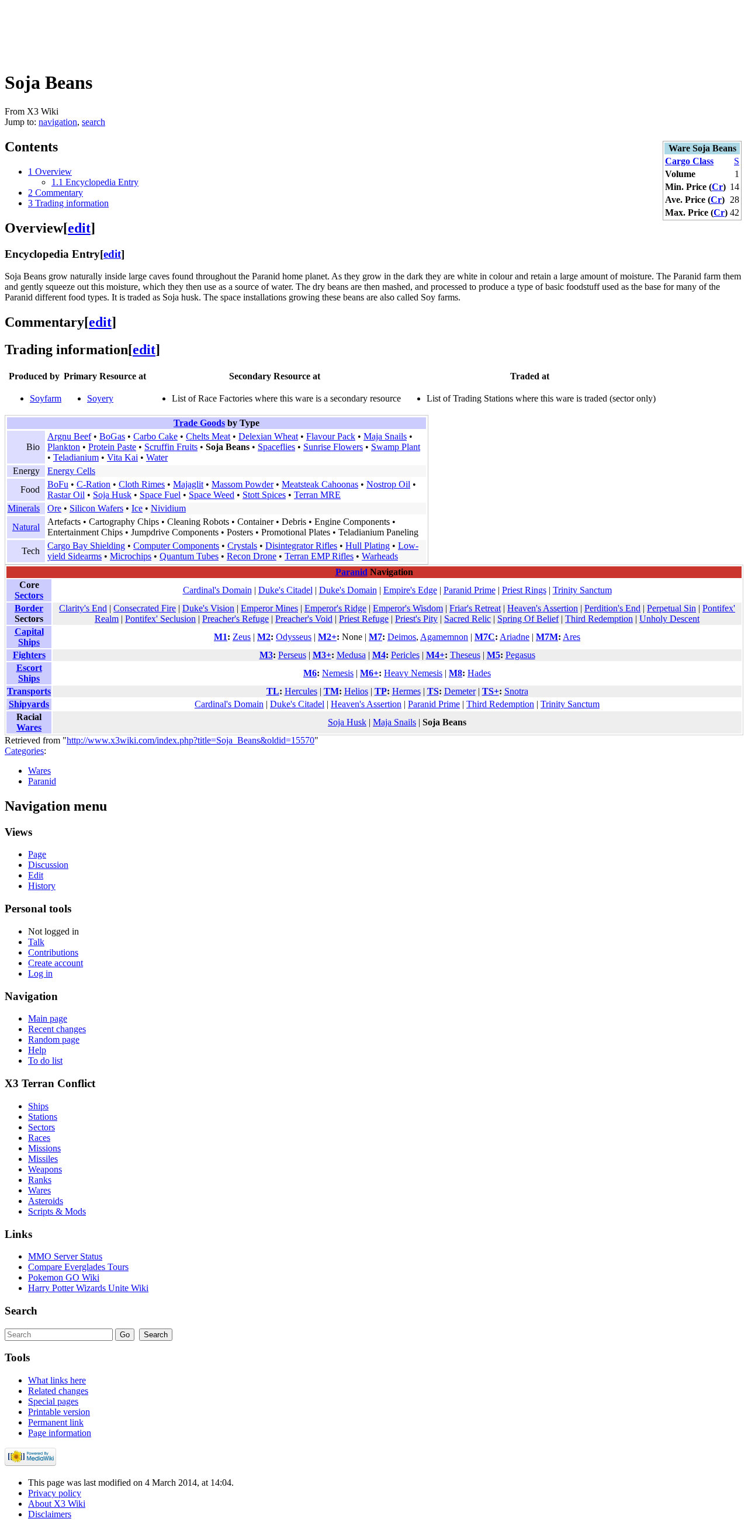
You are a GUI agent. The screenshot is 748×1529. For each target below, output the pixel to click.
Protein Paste (112, 447)
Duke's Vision (208, 608)
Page (37, 854)
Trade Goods (199, 423)
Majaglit (188, 484)
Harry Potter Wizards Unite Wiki (88, 1288)
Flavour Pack (330, 436)
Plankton (63, 447)
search (93, 122)
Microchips (130, 556)
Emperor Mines (269, 608)
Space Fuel (160, 495)
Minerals (24, 508)
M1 (220, 637)
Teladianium (76, 457)
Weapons (45, 1169)
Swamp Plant (395, 447)
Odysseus (293, 637)
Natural (26, 527)
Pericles (405, 655)
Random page (53, 1039)
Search (21, 1311)
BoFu (57, 484)
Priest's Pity (416, 619)
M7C (485, 637)
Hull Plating (367, 546)
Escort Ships (29, 673)
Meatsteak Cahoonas (320, 484)
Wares (28, 727)
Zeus (242, 637)
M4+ (435, 655)
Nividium (168, 508)
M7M (547, 637)
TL (272, 691)
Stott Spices (264, 495)
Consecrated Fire (144, 608)
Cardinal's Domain (217, 590)
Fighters (29, 655)
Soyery (100, 398)
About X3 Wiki (56, 1504)
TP (381, 691)
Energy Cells (71, 471)
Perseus (292, 655)
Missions (44, 1148)
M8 (455, 673)
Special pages (53, 1401)
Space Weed (211, 495)
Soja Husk (112, 495)
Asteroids (45, 1201)
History (42, 886)
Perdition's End (612, 608)
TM (331, 691)
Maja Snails (385, 436)
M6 (310, 673)
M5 (493, 655)
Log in (40, 973)
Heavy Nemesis (413, 673)
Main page (47, 1018)
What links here (57, 1380)
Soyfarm (45, 398)
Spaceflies (276, 447)
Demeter (460, 691)
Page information (59, 1433)
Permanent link (56, 1422)
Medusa (351, 655)
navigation (58, 122)
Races (39, 1138)
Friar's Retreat (475, 608)
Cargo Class (689, 161)
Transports (29, 691)
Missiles (43, 1159)
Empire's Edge (410, 590)
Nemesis (338, 673)
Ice (137, 508)
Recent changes (57, 1029)
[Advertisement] (217, 31)
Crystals (242, 546)
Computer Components (176, 546)
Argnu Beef (69, 436)
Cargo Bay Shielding (86, 546)
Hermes (406, 691)
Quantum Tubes (189, 556)
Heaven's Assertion (542, 608)
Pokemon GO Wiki (63, 1277)
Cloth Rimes (142, 484)
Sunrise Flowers (333, 447)
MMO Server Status (65, 1256)
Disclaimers (49, 1514)
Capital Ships (29, 637)
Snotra (516, 691)
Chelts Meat (208, 436)
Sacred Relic (467, 619)
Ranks (39, 1180)
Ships (38, 1106)
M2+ (327, 637)
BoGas (112, 436)
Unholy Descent (669, 619)
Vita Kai (122, 457)
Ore (54, 508)
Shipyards (29, 704)
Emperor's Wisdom (408, 608)
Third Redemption (599, 619)
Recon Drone (251, 556)
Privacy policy (54, 1493)
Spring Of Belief (528, 619)
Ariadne (514, 637)
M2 (264, 637)
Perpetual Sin (671, 608)
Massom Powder (242, 484)
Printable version (59, 1412)
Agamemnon (444, 637)
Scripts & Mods (57, 1211)
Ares (571, 637)
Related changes (58, 1391)
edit (79, 228)
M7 (375, 637)
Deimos (401, 637)
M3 (266, 655)
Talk (36, 942)
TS (433, 691)
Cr (717, 187)
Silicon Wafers (96, 508)
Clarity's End (83, 608)
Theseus (465, 655)
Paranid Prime (470, 590)
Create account (55, 963)
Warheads (380, 556)
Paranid (351, 572)
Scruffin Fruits (171, 447)
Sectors (29, 595)
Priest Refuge (364, 619)
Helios (356, 691)
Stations (42, 1117)
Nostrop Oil (388, 484)
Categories (24, 751)
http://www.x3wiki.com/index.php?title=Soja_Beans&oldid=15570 (190, 740)
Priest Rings (524, 590)
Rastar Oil (66, 495)
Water (157, 457)
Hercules (301, 691)
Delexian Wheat (268, 436)
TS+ (490, 691)
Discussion (48, 865)
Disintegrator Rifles (301, 546)
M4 (379, 655)
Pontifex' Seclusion (160, 619)
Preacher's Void (304, 619)
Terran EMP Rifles (319, 556)
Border (29, 608)
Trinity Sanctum (582, 590)
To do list (45, 1061)
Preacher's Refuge (235, 619)
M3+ (322, 655)
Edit (35, 875)
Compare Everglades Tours (78, 1267)
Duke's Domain (348, 590)
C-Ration (93, 484)
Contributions (53, 952)
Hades (479, 673)
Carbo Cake (155, 436)
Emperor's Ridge (335, 608)
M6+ (369, 673)
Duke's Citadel (285, 590)
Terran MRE (317, 495)
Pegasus (520, 655)
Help (37, 1050)
